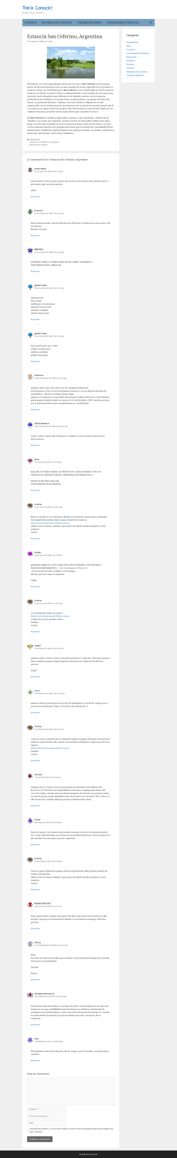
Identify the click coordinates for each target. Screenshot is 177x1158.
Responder (35, 196)
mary (37, 690)
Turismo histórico (89, 22)
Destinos (31, 22)
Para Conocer (37, 8)
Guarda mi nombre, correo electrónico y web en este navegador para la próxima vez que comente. (71, 1130)
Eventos (130, 64)
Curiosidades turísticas (123, 22)
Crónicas (130, 49)
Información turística (56, 22)
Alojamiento (35, 139)
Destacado (131, 57)
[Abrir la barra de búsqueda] (151, 22)
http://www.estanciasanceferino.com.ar (50, 523)
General (130, 68)
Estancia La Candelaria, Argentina (44, 142)
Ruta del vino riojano (39, 145)
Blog (128, 45)
